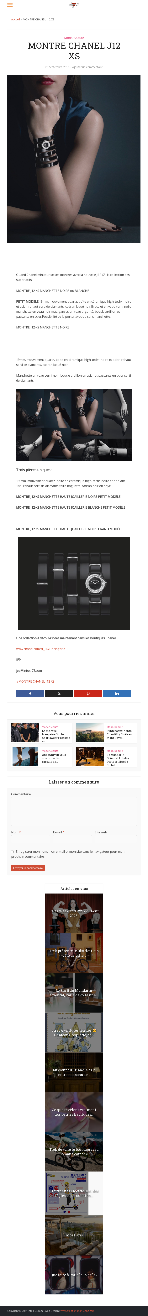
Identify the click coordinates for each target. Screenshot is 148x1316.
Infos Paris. (74, 1235)
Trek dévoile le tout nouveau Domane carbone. (74, 1151)
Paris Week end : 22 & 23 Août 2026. (74, 913)
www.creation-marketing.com (77, 1311)
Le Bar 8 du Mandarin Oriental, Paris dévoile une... (74, 992)
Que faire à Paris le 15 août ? (74, 1274)
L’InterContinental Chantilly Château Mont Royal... (120, 734)
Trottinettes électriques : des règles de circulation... (74, 1193)
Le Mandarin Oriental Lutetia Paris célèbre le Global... (118, 760)
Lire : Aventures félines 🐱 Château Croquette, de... (74, 1032)
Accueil (15, 19)
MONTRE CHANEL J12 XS (36, 681)
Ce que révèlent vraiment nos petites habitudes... (74, 1112)
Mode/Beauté (74, 38)
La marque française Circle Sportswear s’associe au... (56, 736)
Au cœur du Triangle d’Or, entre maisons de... (74, 1072)
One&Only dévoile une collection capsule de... (54, 758)
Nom (16, 832)
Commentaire (21, 794)
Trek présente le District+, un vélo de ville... (74, 953)
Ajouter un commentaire (87, 67)
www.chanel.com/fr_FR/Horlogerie (40, 649)
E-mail (58, 832)
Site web (101, 832)
